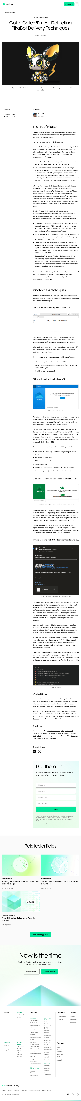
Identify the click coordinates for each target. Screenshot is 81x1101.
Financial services (46, 1069)
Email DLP (19, 1018)
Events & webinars (60, 1050)
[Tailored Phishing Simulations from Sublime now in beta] (60, 872)
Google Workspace (33, 1072)
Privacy (10, 1090)
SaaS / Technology (47, 1073)
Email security (21, 1015)
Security (16, 1090)
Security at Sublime (60, 1060)
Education (47, 1066)
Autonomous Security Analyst (20, 1048)
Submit (56, 809)
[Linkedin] (68, 1094)
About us (72, 1016)
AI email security (35, 1025)
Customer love (61, 1016)
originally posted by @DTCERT (45, 510)
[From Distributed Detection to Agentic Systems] (21, 908)
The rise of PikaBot (10, 114)
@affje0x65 (37, 736)
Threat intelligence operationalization (35, 1061)
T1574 (61, 204)
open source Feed (58, 660)
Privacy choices (46, 1090)
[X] (73, 1094)
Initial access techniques (11, 117)
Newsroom (73, 1019)
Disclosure (24, 1090)
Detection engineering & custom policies (34, 1044)
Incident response (35, 1053)
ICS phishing (47, 1045)
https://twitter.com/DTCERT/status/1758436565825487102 (56, 504)
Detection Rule (46, 738)
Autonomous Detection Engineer (20, 1054)
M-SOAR (33, 1056)
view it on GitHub (72, 660)
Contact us (73, 1022)
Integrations (7, 1050)
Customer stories (60, 1020)
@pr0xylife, (37, 733)
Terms (4, 1090)
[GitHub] (78, 1094)
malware (56, 135)
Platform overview (6, 1046)
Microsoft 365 (34, 1076)
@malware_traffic (54, 731)
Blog (58, 1047)
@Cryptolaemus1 (67, 731)
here (69, 533)
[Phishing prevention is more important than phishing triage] (21, 872)
